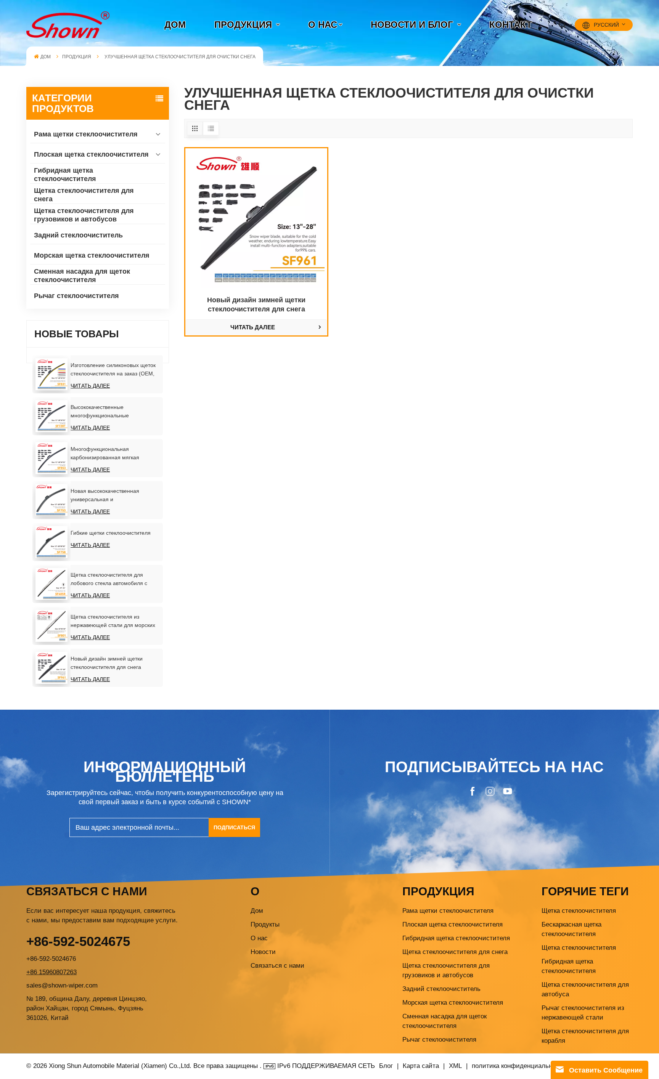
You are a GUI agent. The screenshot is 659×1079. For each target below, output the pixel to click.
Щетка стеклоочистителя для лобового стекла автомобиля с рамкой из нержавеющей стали (110, 579)
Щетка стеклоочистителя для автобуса (585, 989)
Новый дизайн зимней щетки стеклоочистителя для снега (107, 663)
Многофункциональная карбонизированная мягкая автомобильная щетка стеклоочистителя (105, 454)
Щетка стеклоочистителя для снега (84, 195)
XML (455, 1065)
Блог (386, 1065)
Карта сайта (422, 1065)
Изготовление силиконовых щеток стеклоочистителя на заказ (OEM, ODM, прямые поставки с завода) (113, 370)
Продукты (265, 924)
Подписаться (234, 827)
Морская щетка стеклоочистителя (91, 255)
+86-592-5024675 (78, 941)
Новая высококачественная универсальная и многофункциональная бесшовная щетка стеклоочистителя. (114, 495)
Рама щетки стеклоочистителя (86, 134)
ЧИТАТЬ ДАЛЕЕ (90, 386)
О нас (322, 24)
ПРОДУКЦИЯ (244, 24)
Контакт (510, 24)
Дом (257, 910)
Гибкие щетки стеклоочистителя (111, 533)
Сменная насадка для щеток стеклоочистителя (82, 276)
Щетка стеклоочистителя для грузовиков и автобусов (84, 215)
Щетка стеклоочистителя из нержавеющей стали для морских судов (113, 621)
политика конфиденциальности (519, 1065)
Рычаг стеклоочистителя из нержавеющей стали (583, 1012)
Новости (263, 952)
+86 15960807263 (51, 972)
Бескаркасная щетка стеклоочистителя (571, 929)
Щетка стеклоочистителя (579, 910)
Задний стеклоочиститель (78, 235)
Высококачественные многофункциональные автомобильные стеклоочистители (113, 412)
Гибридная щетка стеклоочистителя (65, 175)
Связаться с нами (277, 965)
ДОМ (175, 24)
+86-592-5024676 (51, 958)
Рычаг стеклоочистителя (76, 296)
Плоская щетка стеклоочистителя (91, 154)
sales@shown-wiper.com (62, 985)
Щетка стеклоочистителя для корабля (585, 1036)
